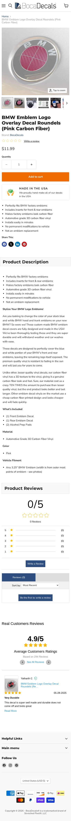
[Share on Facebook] (4, 244)
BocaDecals (16, 135)
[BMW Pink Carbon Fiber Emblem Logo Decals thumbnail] (7, 102)
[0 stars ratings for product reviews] (35, 515)
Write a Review (35, 563)
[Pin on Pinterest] (24, 244)
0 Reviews (35, 521)
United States (34, 780)
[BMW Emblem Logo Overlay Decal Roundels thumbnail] (31, 102)
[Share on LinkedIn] (17, 244)
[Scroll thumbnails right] (66, 103)
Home (5, 16)
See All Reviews (35, 662)
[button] (12, 141)
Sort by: (16, 585)
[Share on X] (11, 244)
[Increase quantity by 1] (31, 164)
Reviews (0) (19, 577)
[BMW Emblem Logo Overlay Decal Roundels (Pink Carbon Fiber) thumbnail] (43, 102)
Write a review (31, 141)
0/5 (35, 504)
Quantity (6, 157)
